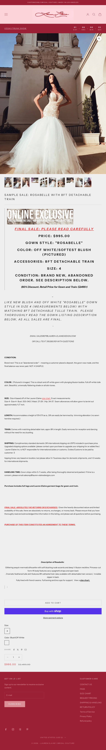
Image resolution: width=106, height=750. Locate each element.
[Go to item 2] (17, 183)
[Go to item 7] (61, 182)
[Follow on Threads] (20, 729)
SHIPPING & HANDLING (91, 702)
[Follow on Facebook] (5, 729)
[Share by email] (25, 650)
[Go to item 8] (70, 180)
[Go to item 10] (88, 182)
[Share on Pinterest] (22, 650)
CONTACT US (86, 684)
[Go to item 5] (43, 182)
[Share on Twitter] (18, 650)
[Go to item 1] (8, 182)
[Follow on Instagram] (13, 729)
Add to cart (53, 603)
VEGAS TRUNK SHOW (15, 28)
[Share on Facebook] (14, 650)
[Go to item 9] (79, 182)
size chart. (46, 398)
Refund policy (86, 721)
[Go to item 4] (35, 180)
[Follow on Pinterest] (27, 729)
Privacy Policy (86, 716)
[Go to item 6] (52, 182)
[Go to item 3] (26, 182)
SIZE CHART (85, 693)
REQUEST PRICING (88, 698)
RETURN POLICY (87, 707)
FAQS (82, 689)
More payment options (53, 618)
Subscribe (14, 704)
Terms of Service (87, 712)
